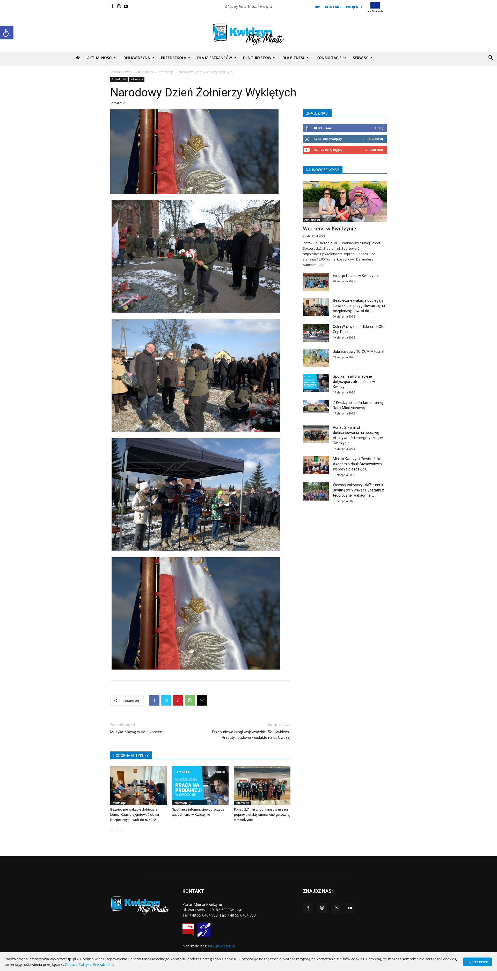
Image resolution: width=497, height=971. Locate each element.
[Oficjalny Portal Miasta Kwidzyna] (248, 34)
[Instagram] (119, 6)
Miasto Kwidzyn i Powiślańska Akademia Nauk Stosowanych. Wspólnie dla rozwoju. (358, 464)
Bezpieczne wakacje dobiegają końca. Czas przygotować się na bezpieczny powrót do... (359, 305)
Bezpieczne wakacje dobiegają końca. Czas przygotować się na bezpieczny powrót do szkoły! (134, 814)
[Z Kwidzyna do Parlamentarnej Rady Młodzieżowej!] (316, 406)
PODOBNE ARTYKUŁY (131, 756)
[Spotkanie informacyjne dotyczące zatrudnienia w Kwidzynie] (200, 785)
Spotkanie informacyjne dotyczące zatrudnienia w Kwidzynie (354, 381)
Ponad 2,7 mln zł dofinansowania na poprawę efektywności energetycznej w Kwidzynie (262, 814)
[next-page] (122, 830)
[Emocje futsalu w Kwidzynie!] (316, 282)
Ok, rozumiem (477, 961)
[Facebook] (112, 6)
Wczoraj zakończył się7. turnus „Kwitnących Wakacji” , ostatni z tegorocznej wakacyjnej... (358, 490)
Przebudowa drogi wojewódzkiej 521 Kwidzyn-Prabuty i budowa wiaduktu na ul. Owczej (251, 735)
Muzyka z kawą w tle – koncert (136, 732)
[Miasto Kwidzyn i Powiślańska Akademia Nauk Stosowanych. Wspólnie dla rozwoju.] (316, 465)
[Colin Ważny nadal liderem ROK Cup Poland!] (316, 333)
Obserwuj (375, 139)
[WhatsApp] (190, 700)
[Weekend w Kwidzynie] (345, 201)
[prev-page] (113, 830)
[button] (6, 32)
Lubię (379, 128)
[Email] (202, 700)
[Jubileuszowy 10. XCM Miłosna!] (316, 358)
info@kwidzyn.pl (221, 946)
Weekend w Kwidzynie (329, 229)
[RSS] (336, 908)
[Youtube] (126, 6)
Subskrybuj (373, 150)
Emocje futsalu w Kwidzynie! (356, 275)
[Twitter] (166, 700)
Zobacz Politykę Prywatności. (89, 964)
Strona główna (120, 72)
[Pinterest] (178, 700)
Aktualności (144, 72)
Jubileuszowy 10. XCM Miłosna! (358, 351)
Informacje (166, 72)
